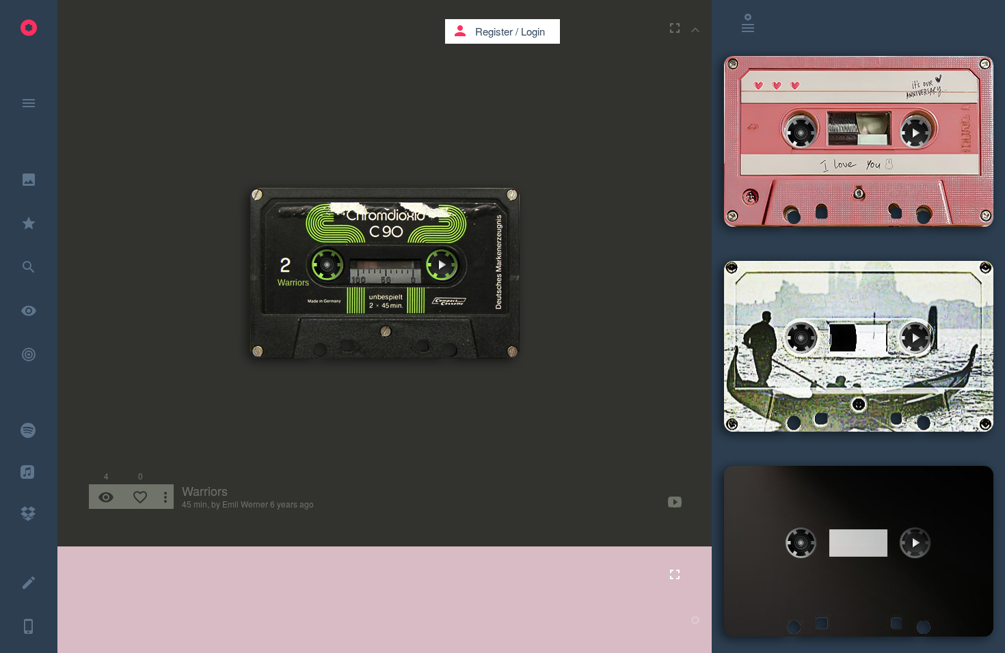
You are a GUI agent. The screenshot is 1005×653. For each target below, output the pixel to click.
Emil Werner (245, 504)
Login (533, 31)
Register (494, 31)
